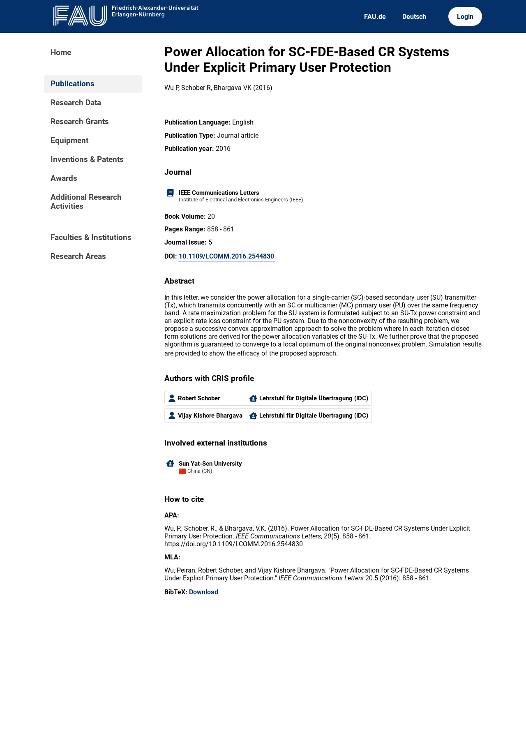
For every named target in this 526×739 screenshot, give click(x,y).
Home (61, 52)
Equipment (69, 140)
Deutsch (414, 17)
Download (203, 592)
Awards (64, 178)
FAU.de (375, 17)
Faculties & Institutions (91, 237)
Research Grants (80, 121)
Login (465, 17)
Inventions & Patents (87, 159)
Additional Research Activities (86, 202)
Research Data (76, 102)
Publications (73, 83)
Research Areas (78, 256)
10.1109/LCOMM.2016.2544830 (226, 256)
